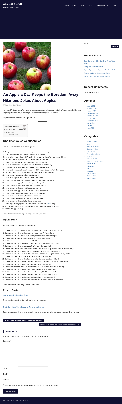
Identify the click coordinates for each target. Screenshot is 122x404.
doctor (49, 204)
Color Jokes (91, 151)
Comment (7, 341)
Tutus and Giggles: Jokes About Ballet (97, 73)
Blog (83, 5)
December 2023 (92, 113)
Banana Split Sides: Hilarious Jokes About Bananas (59, 324)
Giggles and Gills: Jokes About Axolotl (97, 76)
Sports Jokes (91, 178)
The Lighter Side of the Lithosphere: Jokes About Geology (23, 307)
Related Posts (13, 134)
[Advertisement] (61, 25)
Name (5, 368)
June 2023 (90, 128)
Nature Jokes (91, 173)
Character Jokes (92, 149)
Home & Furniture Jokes (95, 161)
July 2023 (90, 125)
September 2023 (92, 121)
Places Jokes (91, 176)
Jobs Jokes (90, 166)
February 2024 (92, 108)
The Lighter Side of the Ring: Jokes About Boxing (24, 321)
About (74, 5)
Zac (14, 105)
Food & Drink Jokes (93, 154)
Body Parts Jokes (93, 146)
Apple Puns (10, 132)
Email (5, 374)
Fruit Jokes (90, 156)
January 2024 (91, 111)
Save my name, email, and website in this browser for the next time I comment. (31, 385)
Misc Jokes (90, 171)
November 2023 (92, 116)
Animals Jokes (92, 142)
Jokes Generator (102, 5)
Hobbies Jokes (92, 159)
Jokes (90, 5)
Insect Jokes (91, 163)
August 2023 (91, 123)
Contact (114, 5)
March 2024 (91, 106)
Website (6, 380)
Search (86, 43)
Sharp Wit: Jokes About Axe (93, 67)
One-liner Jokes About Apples (16, 130)
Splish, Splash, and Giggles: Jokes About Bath (100, 70)
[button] (23, 127)
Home (67, 5)
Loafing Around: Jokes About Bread (15, 295)
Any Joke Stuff (12, 3)
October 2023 (91, 118)
